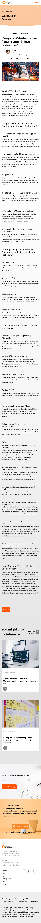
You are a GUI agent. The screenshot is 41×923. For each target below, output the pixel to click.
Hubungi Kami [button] (22, 826)
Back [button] (7, 609)
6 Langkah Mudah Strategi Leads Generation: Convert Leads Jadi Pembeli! (17, 740)
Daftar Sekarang (9, 786)
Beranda (4, 870)
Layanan (4, 876)
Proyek (4, 873)
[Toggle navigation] (36, 2)
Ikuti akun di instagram (20, 832)
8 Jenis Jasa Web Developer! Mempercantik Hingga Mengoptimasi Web (19, 680)
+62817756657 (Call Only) (10, 865)
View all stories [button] (31, 632)
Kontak (4, 884)
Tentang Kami (6, 879)
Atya (13, 53)
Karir (3, 881)
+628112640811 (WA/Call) (10, 863)
